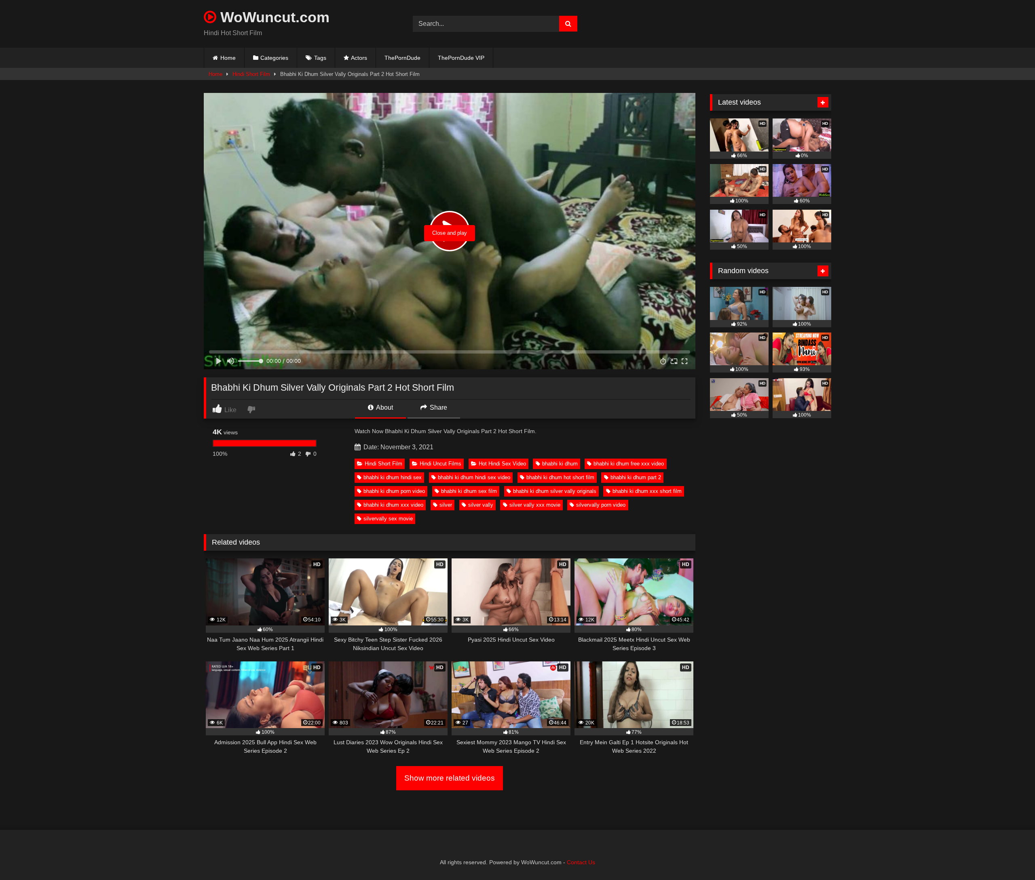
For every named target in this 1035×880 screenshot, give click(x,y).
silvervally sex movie (388, 519)
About (384, 407)
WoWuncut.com (273, 17)
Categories (274, 58)
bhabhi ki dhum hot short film (560, 477)
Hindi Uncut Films (440, 464)
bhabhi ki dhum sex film (469, 491)
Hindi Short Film (251, 74)
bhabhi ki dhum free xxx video (629, 464)
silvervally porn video (600, 505)
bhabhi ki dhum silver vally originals (554, 491)
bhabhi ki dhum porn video (394, 491)
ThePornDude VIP (461, 58)
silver (445, 505)
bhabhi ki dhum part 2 (635, 477)
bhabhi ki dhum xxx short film (647, 491)
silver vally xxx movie (534, 505)
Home (228, 58)
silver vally (480, 505)
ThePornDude (402, 58)
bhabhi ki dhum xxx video (393, 505)
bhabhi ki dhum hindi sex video (474, 477)
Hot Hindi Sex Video (502, 464)
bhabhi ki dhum (560, 464)
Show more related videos (449, 778)
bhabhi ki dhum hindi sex (392, 477)
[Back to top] (1010, 856)
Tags (320, 58)
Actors (359, 58)
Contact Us (581, 862)
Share (437, 407)
